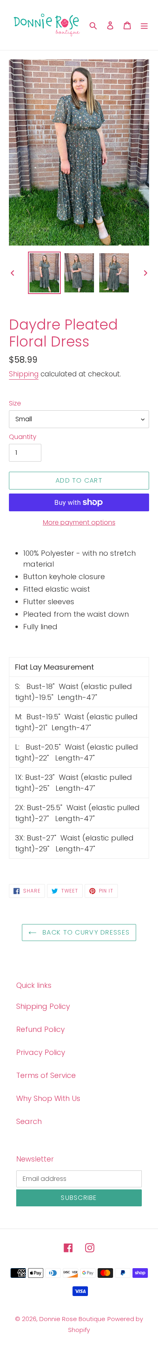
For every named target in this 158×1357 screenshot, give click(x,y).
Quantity (22, 436)
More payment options (79, 522)
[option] (44, 273)
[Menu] (144, 24)
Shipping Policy (43, 1006)
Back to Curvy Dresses (85, 932)
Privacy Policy (40, 1052)
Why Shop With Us (48, 1098)
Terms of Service (46, 1075)
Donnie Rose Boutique (72, 1319)
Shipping (23, 374)
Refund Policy (40, 1029)
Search (29, 1121)
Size (15, 403)
